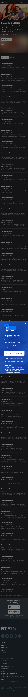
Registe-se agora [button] (14, 353)
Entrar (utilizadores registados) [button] (14, 361)
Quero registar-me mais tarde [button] (14, 358)
